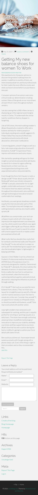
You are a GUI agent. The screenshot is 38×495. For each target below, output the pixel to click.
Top (16, 484)
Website (4, 384)
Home (3, 54)
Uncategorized (7, 459)
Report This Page (7, 358)
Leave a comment (23, 52)
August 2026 (6, 449)
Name (4, 375)
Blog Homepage (7, 424)
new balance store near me (11, 72)
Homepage (5, 427)
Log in (3, 474)
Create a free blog (8, 420)
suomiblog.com (13, 489)
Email (4, 380)
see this (4, 350)
